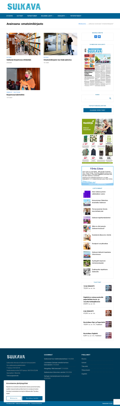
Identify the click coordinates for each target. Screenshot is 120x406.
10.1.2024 (46, 62)
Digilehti (61, 16)
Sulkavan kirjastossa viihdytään (19, 60)
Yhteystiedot (75, 16)
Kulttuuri (17, 92)
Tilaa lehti (85, 366)
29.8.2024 (9, 62)
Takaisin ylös (107, 403)
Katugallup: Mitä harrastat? (52, 368)
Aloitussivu (82, 24)
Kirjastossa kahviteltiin (15, 95)
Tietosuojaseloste (12, 376)
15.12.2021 (9, 97)
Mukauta (13, 398)
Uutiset (20, 16)
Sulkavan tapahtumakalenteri (101, 218)
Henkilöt (9, 92)
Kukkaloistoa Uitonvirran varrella (54, 372)
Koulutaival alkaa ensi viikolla (101, 235)
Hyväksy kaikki (32, 398)
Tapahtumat (32, 16)
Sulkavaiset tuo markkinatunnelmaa (55, 359)
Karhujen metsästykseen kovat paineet (56, 376)
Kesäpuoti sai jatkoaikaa (100, 243)
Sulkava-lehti (46, 16)
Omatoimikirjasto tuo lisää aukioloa (58, 60)
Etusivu (10, 16)
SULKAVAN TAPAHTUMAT (97, 110)
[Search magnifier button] (110, 98)
